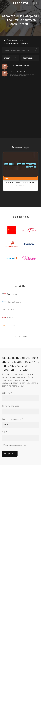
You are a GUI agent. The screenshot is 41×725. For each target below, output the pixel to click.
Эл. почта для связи (11, 406)
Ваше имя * (7, 392)
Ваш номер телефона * (12, 419)
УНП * (4, 432)
